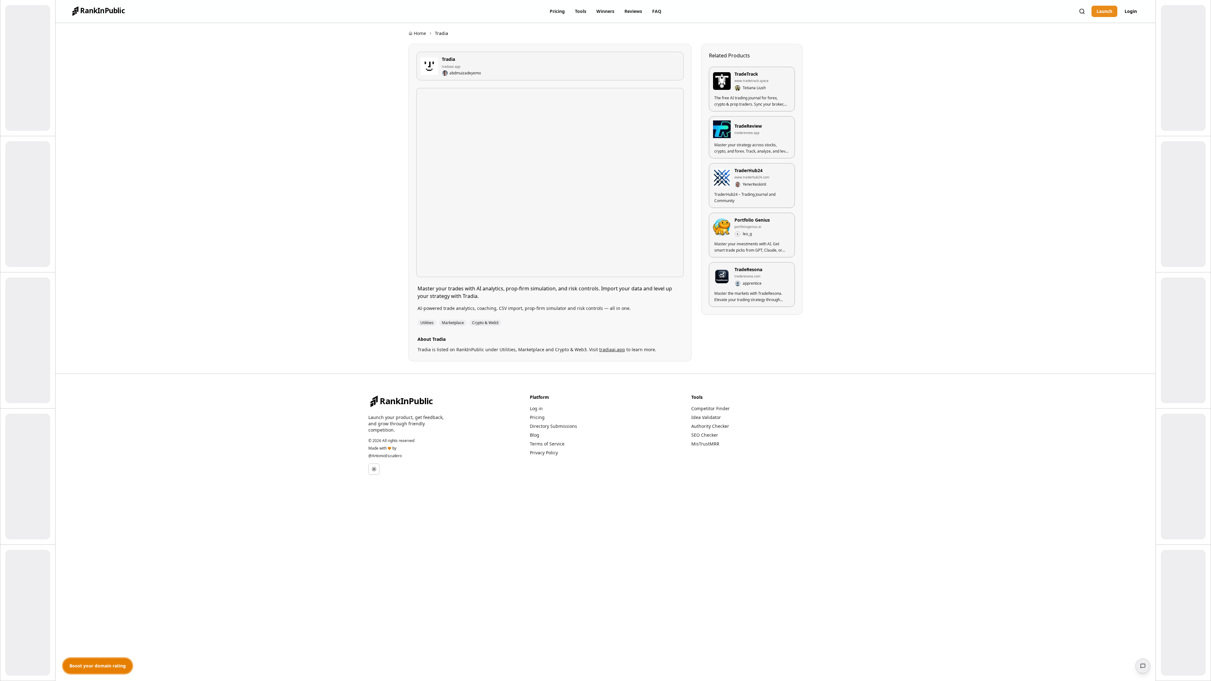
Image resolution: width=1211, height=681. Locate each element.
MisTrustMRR (705, 444)
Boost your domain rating (97, 666)
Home (420, 33)
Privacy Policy (544, 453)
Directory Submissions (553, 426)
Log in (536, 408)
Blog (534, 435)
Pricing (537, 417)
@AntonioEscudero (385, 455)
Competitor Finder (710, 408)
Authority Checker (710, 426)
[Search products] (1082, 11)
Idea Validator (706, 417)
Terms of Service (547, 444)
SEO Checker (704, 435)
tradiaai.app (451, 66)
